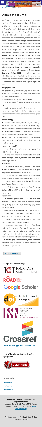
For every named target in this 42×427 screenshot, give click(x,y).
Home (4, 8)
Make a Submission (12, 254)
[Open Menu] (2, 2)
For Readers (8, 382)
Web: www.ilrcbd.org (25, 407)
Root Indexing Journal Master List (19, 345)
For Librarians (8, 389)
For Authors (8, 386)
